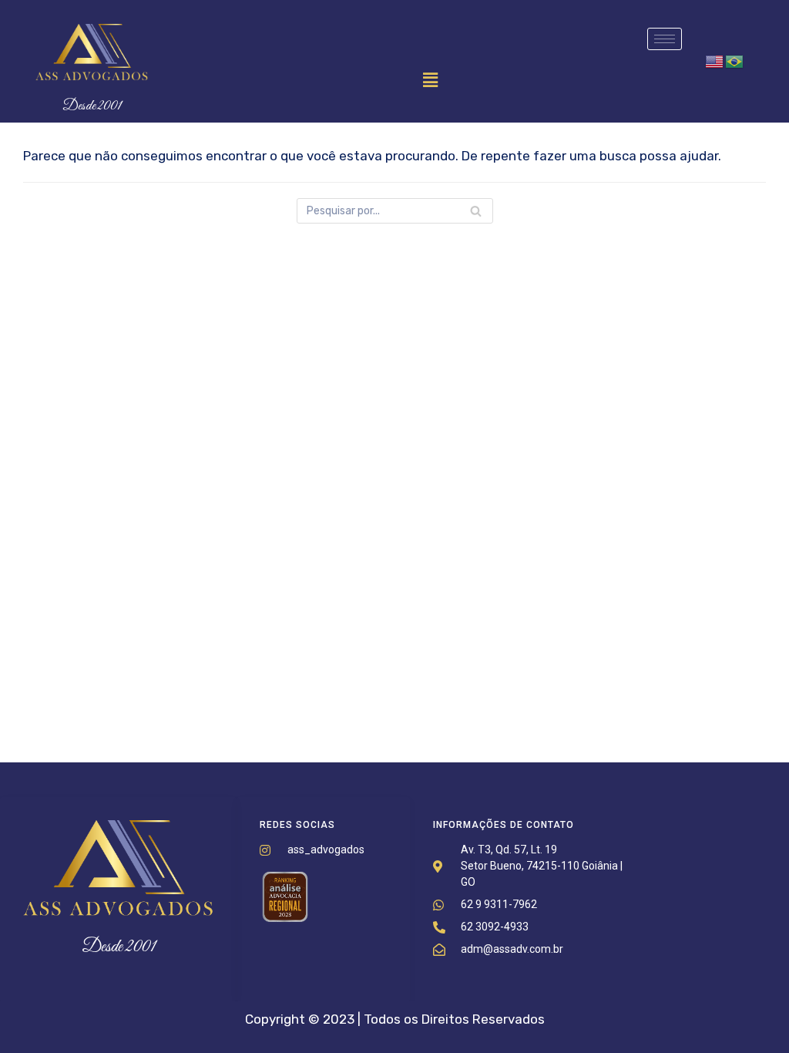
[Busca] (475, 211)
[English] (715, 61)
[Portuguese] (735, 61)
